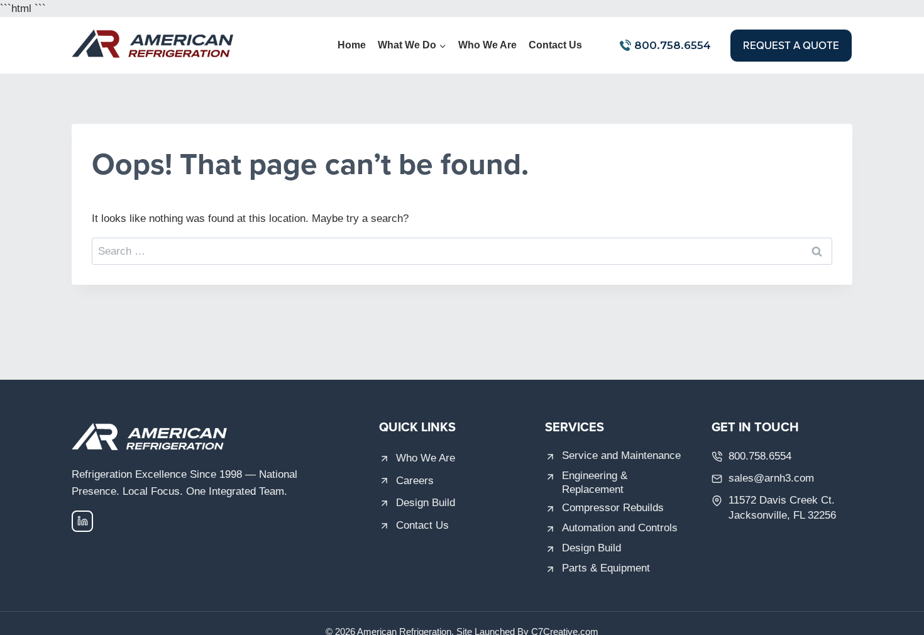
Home (352, 45)
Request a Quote (791, 45)
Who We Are (487, 45)
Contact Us (555, 45)
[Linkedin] (82, 521)
